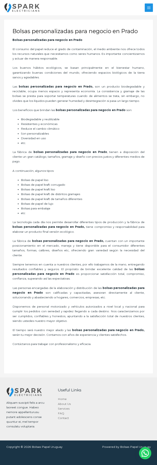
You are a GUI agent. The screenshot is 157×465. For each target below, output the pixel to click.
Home (62, 399)
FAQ (61, 413)
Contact (63, 418)
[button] (145, 453)
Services (64, 408)
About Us (64, 403)
